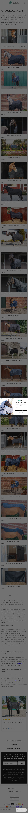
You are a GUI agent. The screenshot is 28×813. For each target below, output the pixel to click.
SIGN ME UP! (21, 410)
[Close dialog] (1, 398)
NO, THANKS (21, 412)
